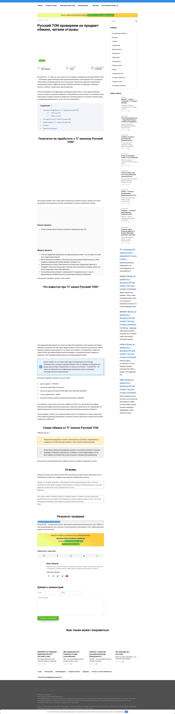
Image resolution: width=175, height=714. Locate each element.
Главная (114, 41)
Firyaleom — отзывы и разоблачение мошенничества (128, 212)
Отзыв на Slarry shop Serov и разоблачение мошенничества (128, 174)
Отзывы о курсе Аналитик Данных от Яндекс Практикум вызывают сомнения (128, 232)
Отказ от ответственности (101, 671)
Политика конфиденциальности (50, 677)
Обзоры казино (117, 65)
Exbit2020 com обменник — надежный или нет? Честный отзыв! (47, 654)
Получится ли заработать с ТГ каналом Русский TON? (61, 110)
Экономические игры (67, 5)
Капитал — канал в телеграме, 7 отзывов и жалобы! (129, 101)
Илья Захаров (52, 563)
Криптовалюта (116, 49)
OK (126, 711)
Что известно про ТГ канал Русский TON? (57, 119)
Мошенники (116, 53)
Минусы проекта (56, 116)
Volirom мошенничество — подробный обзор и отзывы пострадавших (129, 119)
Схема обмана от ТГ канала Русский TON (57, 122)
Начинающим (83, 5)
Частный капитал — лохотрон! (122, 653)
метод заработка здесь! (106, 15)
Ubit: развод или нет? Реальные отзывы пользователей (71, 654)
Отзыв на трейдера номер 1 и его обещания (129, 156)
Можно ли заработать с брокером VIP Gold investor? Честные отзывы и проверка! (128, 282)
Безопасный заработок (110, 5)
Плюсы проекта (56, 113)
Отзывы (46, 125)
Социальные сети (117, 73)
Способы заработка (118, 77)
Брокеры (96, 5)
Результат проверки (50, 128)
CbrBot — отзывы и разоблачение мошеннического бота (128, 193)
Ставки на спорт (51, 5)
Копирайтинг (116, 45)
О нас (40, 671)
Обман (40, 5)
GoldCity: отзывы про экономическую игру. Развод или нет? (97, 654)
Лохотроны (48, 671)
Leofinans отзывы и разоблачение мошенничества (127, 138)
